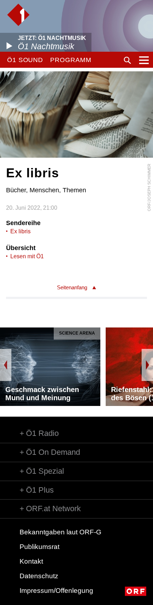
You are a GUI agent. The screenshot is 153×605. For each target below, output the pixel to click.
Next (147, 365)
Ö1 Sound (25, 59)
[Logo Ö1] (18, 15)
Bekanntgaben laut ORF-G (60, 532)
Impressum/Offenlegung (56, 590)
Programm (70, 59)
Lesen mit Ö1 (27, 256)
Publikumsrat (39, 546)
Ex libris (20, 231)
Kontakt (31, 561)
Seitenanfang (72, 287)
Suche (127, 60)
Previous (5, 365)
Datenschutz (39, 576)
